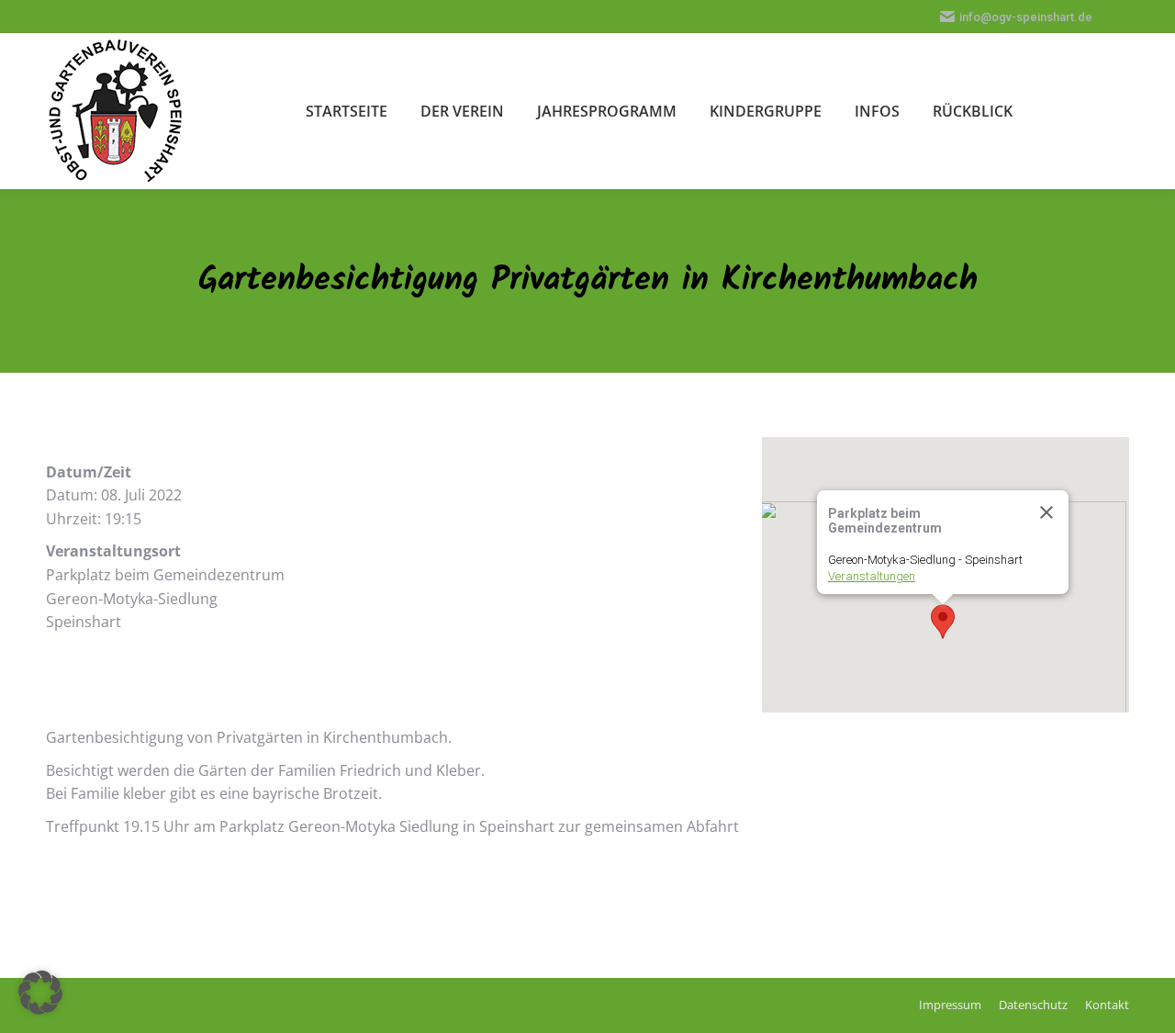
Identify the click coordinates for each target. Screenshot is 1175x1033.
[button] (943, 621)
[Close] (1046, 512)
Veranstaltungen (871, 576)
